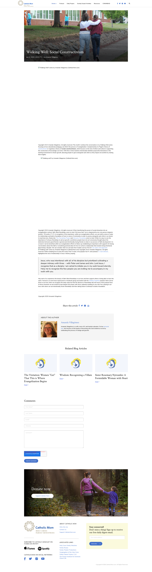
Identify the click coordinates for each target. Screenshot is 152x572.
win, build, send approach (99, 248)
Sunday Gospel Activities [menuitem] (84, 3)
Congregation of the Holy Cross (69, 552)
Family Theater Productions (68, 550)
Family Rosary (64, 548)
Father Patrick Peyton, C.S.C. (68, 554)
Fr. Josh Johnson (103, 252)
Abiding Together (94, 281)
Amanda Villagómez (52, 57)
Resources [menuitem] (97, 3)
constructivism (42, 149)
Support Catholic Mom (42, 496)
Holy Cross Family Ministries (68, 545)
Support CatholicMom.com (68, 532)
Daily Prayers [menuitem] (70, 3)
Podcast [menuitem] (61, 3)
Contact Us (63, 530)
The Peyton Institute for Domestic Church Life (70, 557)
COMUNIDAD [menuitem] (106, 3)
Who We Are (64, 527)
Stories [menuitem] (54, 3)
